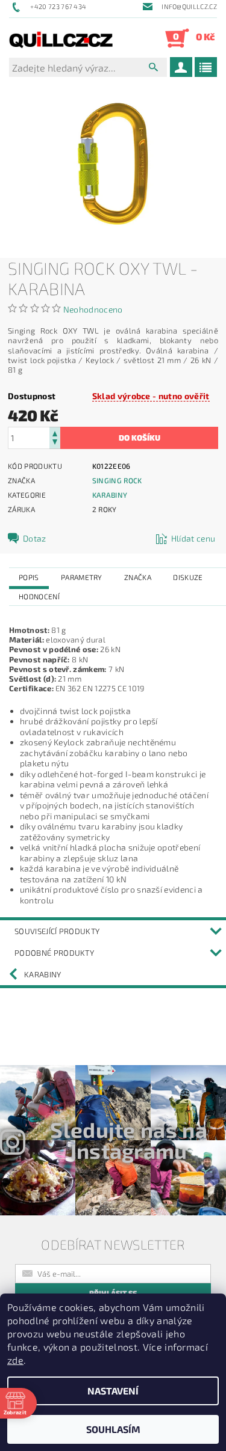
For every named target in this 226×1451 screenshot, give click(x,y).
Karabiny (110, 494)
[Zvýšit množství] (54, 432)
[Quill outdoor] (61, 37)
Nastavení (113, 1390)
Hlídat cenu (193, 538)
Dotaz (34, 538)
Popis (29, 577)
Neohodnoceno (93, 309)
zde (15, 1360)
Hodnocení (39, 596)
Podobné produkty (54, 953)
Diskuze (187, 577)
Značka (137, 577)
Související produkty (56, 931)
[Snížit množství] (54, 443)
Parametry (81, 577)
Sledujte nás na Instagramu (128, 1140)
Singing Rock (117, 480)
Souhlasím (113, 1429)
